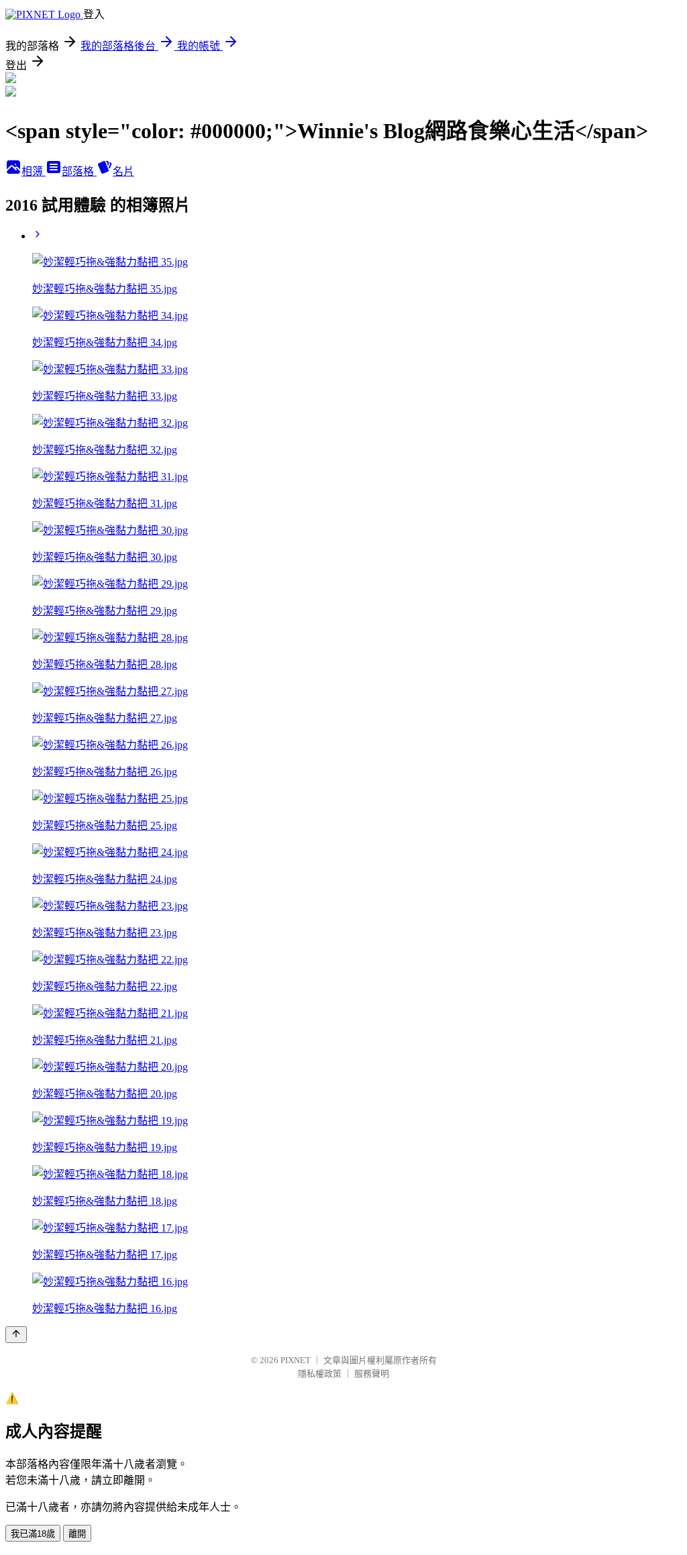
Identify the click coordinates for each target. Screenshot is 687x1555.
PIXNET (295, 1360)
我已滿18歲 (33, 1534)
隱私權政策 (319, 1374)
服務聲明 (371, 1374)
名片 (123, 171)
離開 (77, 1534)
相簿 (33, 171)
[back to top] (16, 1334)
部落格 (79, 171)
